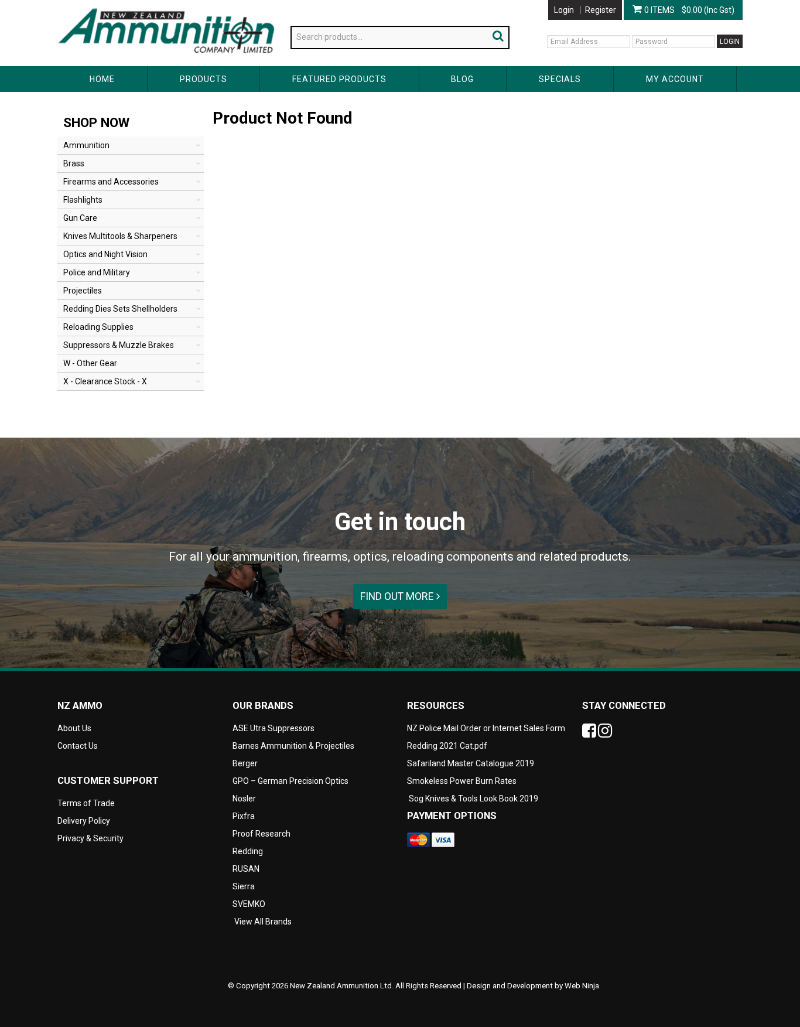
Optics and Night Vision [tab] (105, 254)
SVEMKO (249, 904)
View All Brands (263, 921)
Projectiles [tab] (82, 290)
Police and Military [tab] (96, 272)
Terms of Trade (86, 803)
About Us (74, 5)
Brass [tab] (73, 163)
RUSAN (246, 869)
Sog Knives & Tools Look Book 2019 (473, 798)
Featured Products (339, 79)
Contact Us (238, 5)
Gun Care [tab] (80, 218)
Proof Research (261, 833)
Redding (248, 851)
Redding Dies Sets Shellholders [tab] (120, 308)
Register (600, 10)
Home (102, 79)
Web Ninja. (583, 985)
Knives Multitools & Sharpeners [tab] (120, 236)
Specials (560, 79)
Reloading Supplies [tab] (98, 327)
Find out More (398, 596)
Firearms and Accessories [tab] (111, 181)
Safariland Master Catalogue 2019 (470, 763)
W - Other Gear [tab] (90, 363)
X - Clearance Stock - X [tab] (105, 381)
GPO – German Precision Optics (290, 781)
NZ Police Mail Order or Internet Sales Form (486, 728)
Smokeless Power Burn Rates (462, 781)
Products (203, 79)
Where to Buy (182, 5)
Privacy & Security (91, 838)
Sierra (244, 886)
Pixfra (244, 816)
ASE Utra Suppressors (273, 728)
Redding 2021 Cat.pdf (447, 745)
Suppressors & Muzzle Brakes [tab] (118, 345)
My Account (675, 79)
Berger (245, 763)
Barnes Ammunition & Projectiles (293, 745)
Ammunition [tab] (86, 145)
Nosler (244, 798)
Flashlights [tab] (82, 199)
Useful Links (124, 5)
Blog (462, 79)
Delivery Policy (83, 820)
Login (564, 10)
